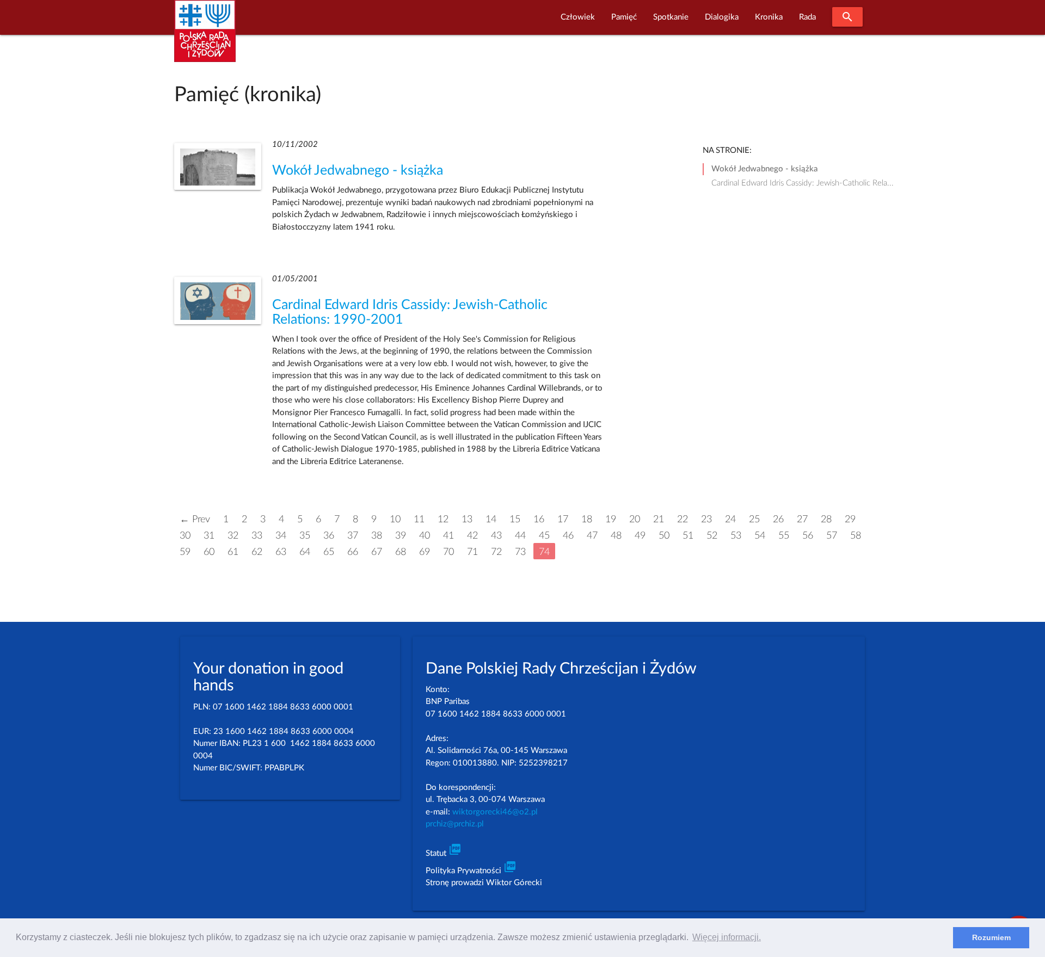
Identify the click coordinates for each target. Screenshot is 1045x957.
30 (185, 535)
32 (233, 535)
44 (520, 535)
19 (610, 519)
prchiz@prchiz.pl (455, 824)
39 (400, 535)
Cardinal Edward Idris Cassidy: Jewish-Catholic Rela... (802, 183)
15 (514, 519)
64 (304, 552)
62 (256, 552)
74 (544, 552)
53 (735, 535)
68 (400, 552)
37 (352, 535)
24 (730, 519)
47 (592, 535)
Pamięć (624, 17)
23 (706, 519)
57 (831, 535)
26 (778, 519)
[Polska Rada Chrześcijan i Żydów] (205, 37)
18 (586, 519)
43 (496, 535)
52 (711, 535)
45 (544, 535)
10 (395, 519)
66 (352, 552)
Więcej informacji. (726, 937)
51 (688, 535)
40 (424, 535)
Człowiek (578, 17)
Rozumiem (991, 937)
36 (328, 535)
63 (280, 552)
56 (807, 535)
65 (328, 552)
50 (664, 535)
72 (496, 552)
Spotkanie (671, 17)
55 (783, 535)
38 (376, 535)
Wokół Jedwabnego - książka (357, 170)
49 (640, 535)
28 (826, 519)
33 (256, 535)
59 (185, 552)
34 (280, 535)
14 (490, 519)
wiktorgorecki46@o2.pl (495, 812)
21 (658, 519)
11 (419, 519)
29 (850, 519)
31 (209, 535)
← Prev (195, 519)
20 (634, 519)
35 (304, 535)
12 (443, 519)
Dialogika (722, 17)
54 (759, 535)
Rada (807, 17)
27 (802, 519)
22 (682, 519)
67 (376, 552)
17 (562, 519)
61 (233, 552)
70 (448, 552)
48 (616, 535)
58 (855, 535)
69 (424, 552)
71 (472, 552)
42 (472, 535)
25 (754, 519)
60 (209, 552)
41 (448, 535)
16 (538, 519)
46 (568, 535)
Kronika (769, 17)
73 (520, 552)
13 (467, 519)
